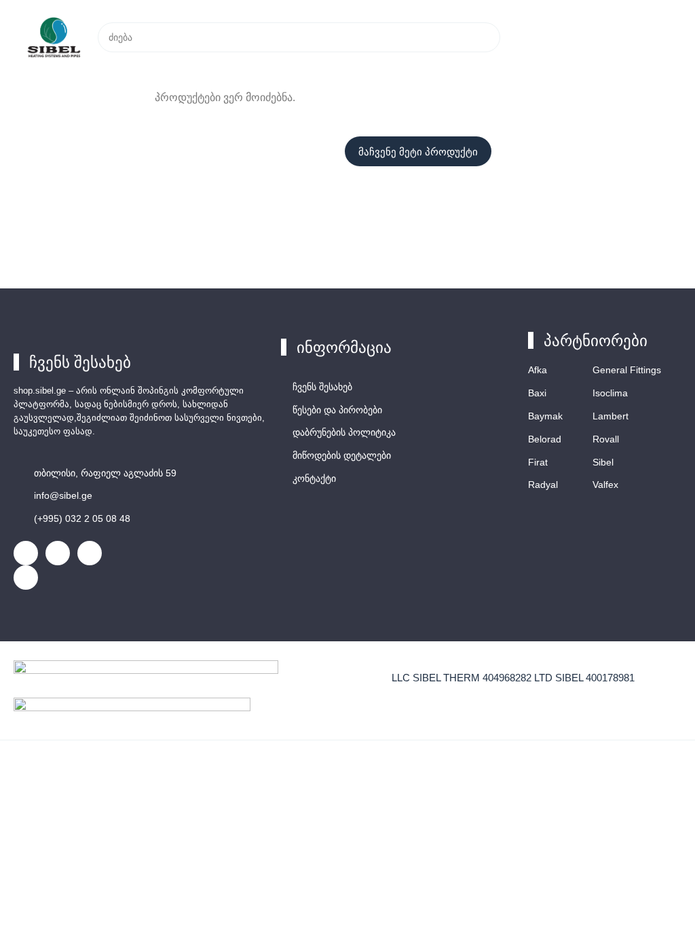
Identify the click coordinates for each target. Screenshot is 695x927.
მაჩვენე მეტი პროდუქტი (418, 151)
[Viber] (89, 553)
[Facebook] (26, 553)
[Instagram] (57, 553)
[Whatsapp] (26, 577)
